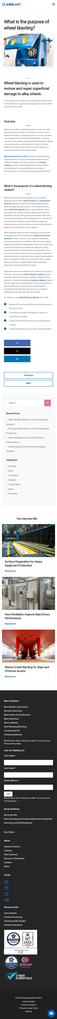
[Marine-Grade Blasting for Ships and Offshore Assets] (28, 646)
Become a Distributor (14, 858)
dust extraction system (34, 274)
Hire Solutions (11, 854)
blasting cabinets (38, 280)
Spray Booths (10, 815)
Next (28, 383)
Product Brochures (13, 917)
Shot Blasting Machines (15, 726)
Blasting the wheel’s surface (16, 156)
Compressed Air (12, 730)
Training (8, 850)
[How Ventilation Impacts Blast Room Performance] (28, 593)
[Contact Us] (51, 1013)
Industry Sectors (12, 846)
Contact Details (29, 1002)
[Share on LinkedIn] (17, 359)
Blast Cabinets (11, 722)
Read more (10, 571)
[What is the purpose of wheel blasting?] (28, 51)
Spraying (12, 493)
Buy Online (9, 832)
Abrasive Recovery (13, 711)
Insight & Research (13, 925)
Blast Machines (11, 719)
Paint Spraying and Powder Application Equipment (28, 819)
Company (13, 475)
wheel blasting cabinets (29, 297)
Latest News (14, 484)
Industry (12, 480)
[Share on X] (17, 351)
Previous (28, 375)
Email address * (11, 780)
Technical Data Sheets (15, 921)
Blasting (12, 466)
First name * (10, 755)
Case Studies (10, 913)
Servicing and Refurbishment (18, 823)
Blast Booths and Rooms (16, 707)
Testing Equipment (13, 734)
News (11, 489)
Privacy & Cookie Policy (28, 1008)
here (19, 744)
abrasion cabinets (17, 209)
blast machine (30, 201)
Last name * (10, 768)
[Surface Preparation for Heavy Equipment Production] (28, 540)
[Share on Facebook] (17, 343)
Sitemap (28, 1011)
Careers (8, 862)
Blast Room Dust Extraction (17, 715)
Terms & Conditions (28, 1005)
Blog (10, 471)
